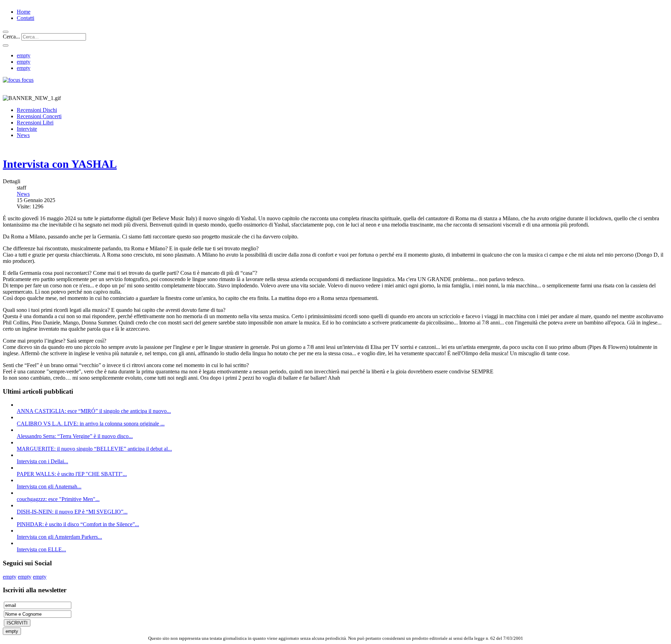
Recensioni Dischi (37, 110)
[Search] (5, 32)
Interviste (27, 129)
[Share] (5, 45)
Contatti (25, 18)
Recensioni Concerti (39, 116)
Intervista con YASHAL (60, 164)
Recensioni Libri (35, 123)
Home (23, 12)
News (23, 135)
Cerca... (11, 37)
